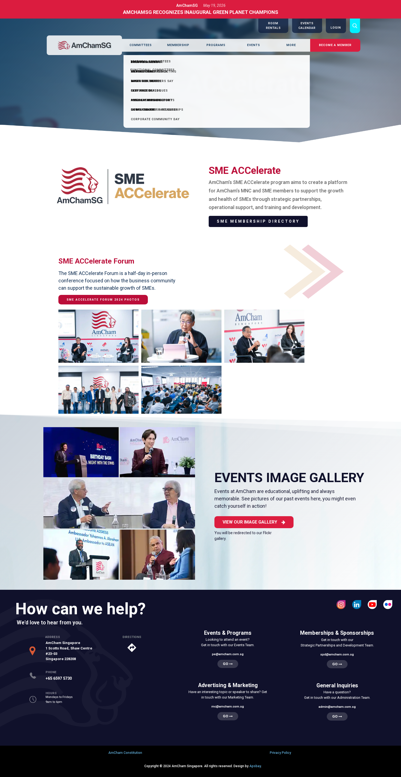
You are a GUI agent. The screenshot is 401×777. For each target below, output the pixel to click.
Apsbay (255, 766)
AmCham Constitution (125, 753)
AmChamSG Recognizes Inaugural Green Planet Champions (200, 12)
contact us (141, 71)
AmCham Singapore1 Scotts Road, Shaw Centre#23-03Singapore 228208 (69, 651)
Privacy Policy (280, 753)
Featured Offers (146, 90)
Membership (178, 45)
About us (139, 62)
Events (253, 45)
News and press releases (154, 109)
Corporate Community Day (155, 119)
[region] (200, 81)
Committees (141, 45)
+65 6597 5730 (59, 678)
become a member (335, 45)
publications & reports (153, 100)
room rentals (144, 81)
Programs (216, 45)
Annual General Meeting (153, 71)
